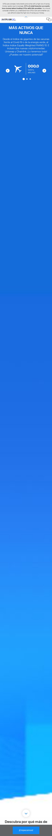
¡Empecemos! (26, 830)
